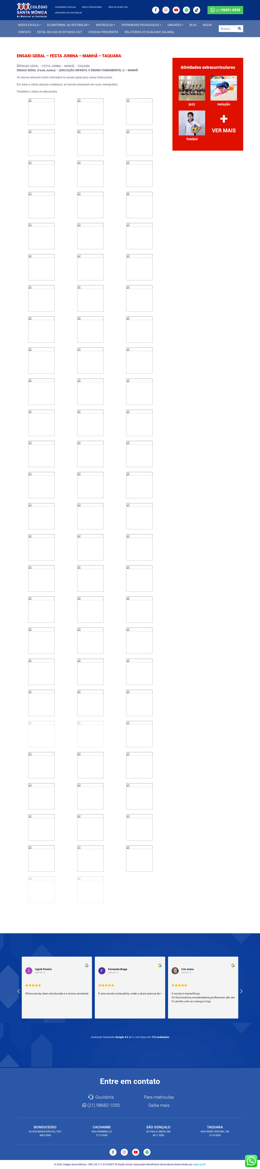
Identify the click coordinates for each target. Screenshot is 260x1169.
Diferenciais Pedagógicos (140, 25)
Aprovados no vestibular (68, 13)
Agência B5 (199, 1164)
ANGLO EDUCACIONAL (92, 7)
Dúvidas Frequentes (103, 32)
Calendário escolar (65, 7)
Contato (24, 32)
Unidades (174, 25)
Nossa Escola (28, 25)
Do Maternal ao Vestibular (67, 25)
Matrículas (104, 25)
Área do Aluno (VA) (118, 7)
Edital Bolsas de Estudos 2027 (59, 32)
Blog (193, 25)
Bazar (207, 25)
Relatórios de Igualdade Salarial (150, 32)
